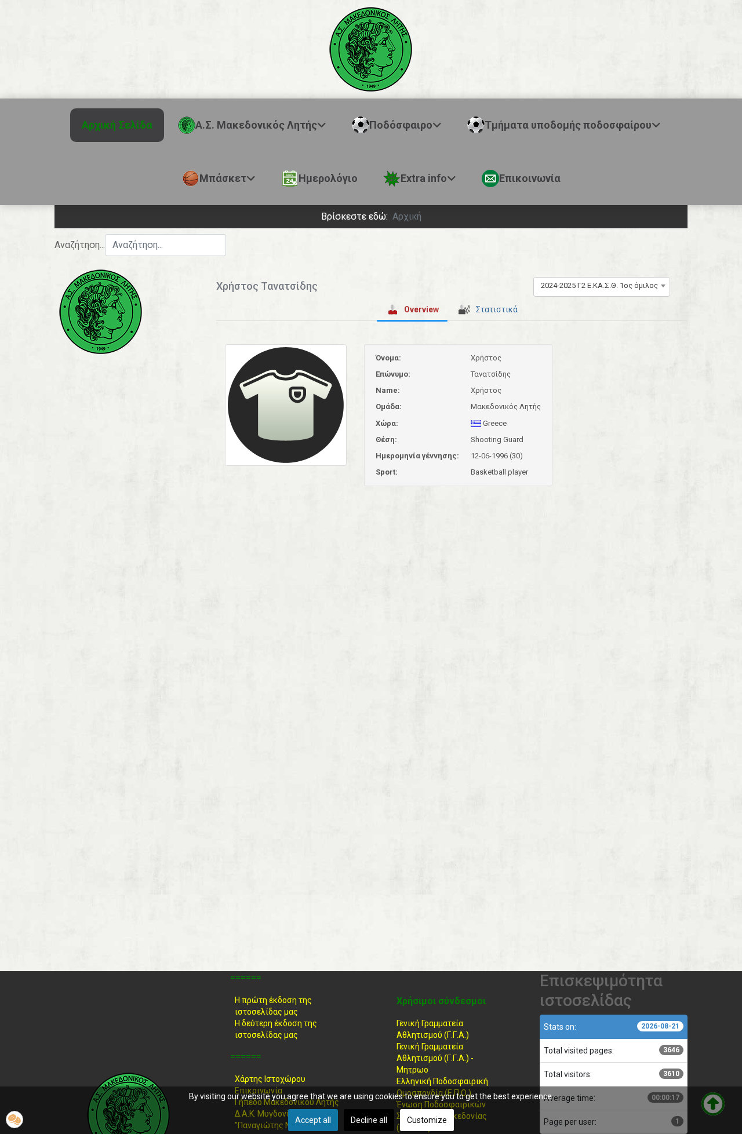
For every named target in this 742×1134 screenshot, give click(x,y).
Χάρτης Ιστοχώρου (270, 1079)
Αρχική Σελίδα (117, 125)
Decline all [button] (369, 1120)
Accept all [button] (313, 1120)
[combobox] (165, 245)
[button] (14, 1119)
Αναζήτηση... (79, 244)
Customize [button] (427, 1120)
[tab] (412, 309)
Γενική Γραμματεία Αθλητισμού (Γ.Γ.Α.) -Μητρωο (435, 1058)
